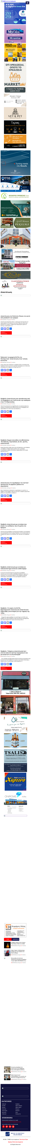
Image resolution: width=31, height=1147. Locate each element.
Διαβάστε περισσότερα (4, 333)
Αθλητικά (4, 1114)
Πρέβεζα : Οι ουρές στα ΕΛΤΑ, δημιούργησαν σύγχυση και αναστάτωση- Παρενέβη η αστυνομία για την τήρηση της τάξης (15, 610)
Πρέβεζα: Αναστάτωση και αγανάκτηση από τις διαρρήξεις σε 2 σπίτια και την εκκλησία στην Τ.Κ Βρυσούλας (15, 400)
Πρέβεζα (17, 1104)
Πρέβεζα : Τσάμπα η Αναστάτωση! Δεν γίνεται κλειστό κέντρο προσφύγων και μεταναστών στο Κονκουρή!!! (14, 652)
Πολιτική (4, 1109)
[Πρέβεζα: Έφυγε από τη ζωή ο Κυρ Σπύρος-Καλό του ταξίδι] (7, 948)
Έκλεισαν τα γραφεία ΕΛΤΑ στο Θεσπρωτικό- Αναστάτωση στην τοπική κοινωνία (14, 358)
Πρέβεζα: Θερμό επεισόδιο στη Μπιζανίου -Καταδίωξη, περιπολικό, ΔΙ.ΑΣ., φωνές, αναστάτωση (15, 441)
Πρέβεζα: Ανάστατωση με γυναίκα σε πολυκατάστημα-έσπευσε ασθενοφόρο (13, 567)
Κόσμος (3, 1107)
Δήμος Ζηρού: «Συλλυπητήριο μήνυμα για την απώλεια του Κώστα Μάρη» (18, 952)
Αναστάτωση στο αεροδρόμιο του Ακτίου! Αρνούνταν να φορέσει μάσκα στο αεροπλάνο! (14, 484)
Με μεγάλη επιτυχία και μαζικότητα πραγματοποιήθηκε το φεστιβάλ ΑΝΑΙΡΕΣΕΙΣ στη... (18, 959)
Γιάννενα (17, 1110)
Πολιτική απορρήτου (18, 1142)
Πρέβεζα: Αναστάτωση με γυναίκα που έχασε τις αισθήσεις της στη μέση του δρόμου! (14, 525)
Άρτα (17, 1112)
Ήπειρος (17, 1109)
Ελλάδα (3, 1105)
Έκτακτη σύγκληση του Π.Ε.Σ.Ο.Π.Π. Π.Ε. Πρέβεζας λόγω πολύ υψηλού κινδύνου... (18, 1068)
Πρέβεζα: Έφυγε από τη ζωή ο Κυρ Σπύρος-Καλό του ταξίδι (18, 943)
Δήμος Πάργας (19, 1105)
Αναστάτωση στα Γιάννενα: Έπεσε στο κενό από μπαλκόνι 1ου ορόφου (15, 317)
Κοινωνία (4, 1112)
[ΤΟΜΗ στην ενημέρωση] (8, 1)
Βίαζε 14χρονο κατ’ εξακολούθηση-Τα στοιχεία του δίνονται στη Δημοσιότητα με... (18, 1076)
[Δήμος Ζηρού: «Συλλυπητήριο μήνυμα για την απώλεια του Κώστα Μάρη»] (7, 955)
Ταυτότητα (22, 1139)
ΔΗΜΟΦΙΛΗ (16, 939)
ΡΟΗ (8, 939)
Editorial (4, 1104)
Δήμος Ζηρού (18, 1107)
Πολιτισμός (4, 1110)
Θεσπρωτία (18, 1114)
